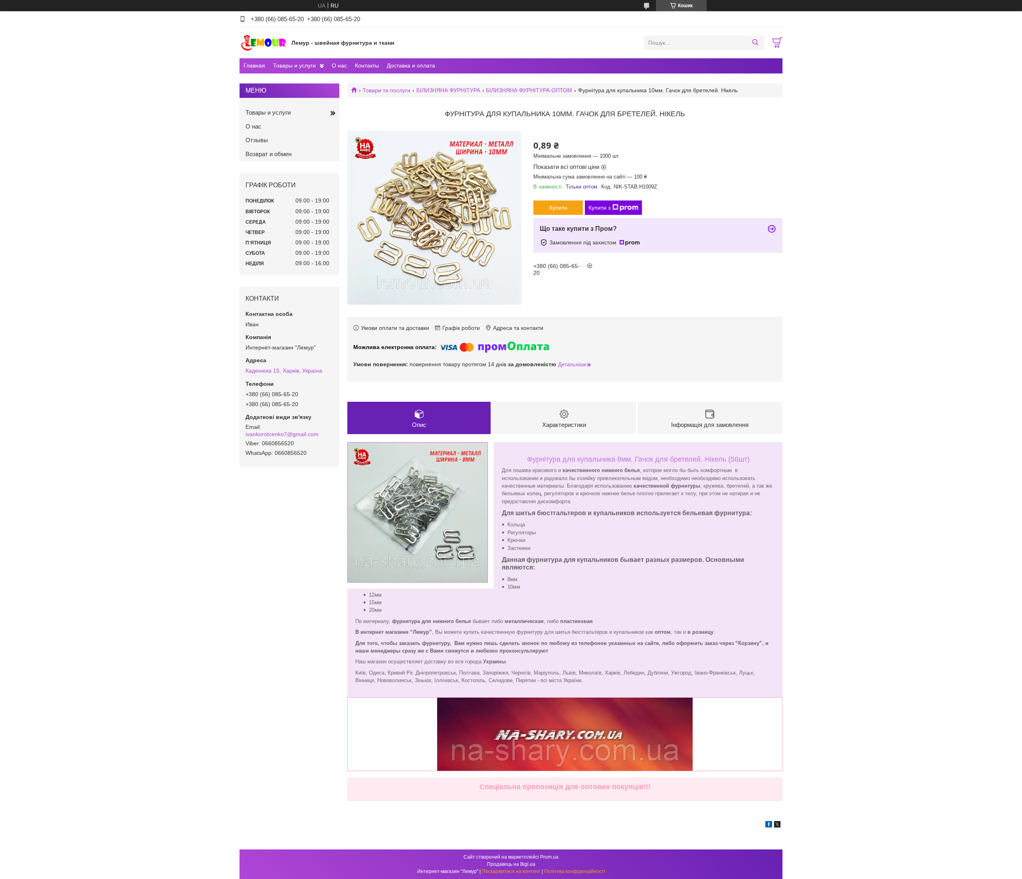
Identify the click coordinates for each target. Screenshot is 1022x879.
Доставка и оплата (411, 65)
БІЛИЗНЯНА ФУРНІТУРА (448, 90)
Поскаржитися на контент (511, 871)
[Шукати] (755, 43)
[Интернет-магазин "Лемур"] (263, 42)
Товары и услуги (294, 65)
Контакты (367, 65)
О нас (339, 65)
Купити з (599, 207)
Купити (558, 207)
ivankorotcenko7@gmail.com (282, 434)
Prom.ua (549, 857)
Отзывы (257, 140)
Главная (254, 65)
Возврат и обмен (268, 154)
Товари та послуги (386, 90)
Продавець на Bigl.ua (511, 864)
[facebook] (768, 825)
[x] (777, 825)
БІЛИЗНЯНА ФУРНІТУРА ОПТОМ (529, 90)
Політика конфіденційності (574, 871)
